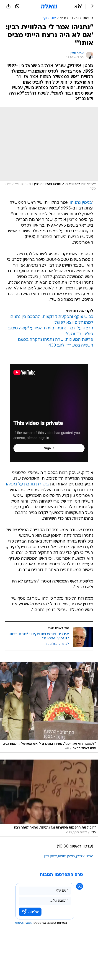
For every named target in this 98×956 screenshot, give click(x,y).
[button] (78, 6)
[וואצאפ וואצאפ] (17, 6)
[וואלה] (49, 6)
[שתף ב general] (8, 6)
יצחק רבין (50, 856)
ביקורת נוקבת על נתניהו (27, 484)
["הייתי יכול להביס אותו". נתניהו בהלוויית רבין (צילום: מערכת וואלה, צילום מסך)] (49, 150)
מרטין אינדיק (84, 856)
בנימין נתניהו (81, 203)
